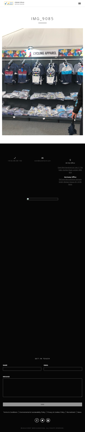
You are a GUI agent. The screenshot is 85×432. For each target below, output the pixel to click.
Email (46, 365)
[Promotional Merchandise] (2, 3)
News (79, 412)
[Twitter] (42, 420)
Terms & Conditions (10, 412)
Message (6, 377)
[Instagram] (48, 420)
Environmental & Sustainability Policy (32, 412)
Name (5, 365)
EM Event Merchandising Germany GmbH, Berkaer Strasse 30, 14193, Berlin (70, 181)
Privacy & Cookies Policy (56, 412)
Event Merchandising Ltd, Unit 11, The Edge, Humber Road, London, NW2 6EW (70, 169)
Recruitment (71, 412)
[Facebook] (37, 420)
